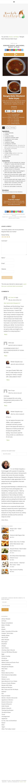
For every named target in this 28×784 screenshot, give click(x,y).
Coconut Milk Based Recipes (9, 652)
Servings (13, 127)
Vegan (3, 727)
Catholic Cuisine (13, 216)
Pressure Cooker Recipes (8, 683)
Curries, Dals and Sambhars (9, 720)
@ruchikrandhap (16, 204)
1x (3, 127)
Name (3, 257)
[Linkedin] (12, 50)
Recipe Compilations (7, 623)
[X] (8, 50)
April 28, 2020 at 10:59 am (15, 345)
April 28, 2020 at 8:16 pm (17, 364)
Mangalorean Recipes (19, 214)
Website (3, 269)
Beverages (4, 641)
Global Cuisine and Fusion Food (10, 662)
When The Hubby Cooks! (8, 729)
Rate (20, 111)
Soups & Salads (5, 695)
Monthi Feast (4, 660)
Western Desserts (6, 708)
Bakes (3, 627)
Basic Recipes (5, 639)
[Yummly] (20, 50)
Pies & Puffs (4, 637)
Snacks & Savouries (6, 702)
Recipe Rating (5, 235)
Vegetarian (4, 718)
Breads (3, 629)
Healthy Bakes (5, 635)
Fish (18, 216)
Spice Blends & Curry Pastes (9, 681)
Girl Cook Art (11, 297)
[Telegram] (22, 50)
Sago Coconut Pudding (16, 569)
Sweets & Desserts (6, 704)
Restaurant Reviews (6, 687)
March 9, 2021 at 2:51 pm (15, 393)
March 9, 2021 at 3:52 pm (17, 414)
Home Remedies (6, 664)
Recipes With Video (6, 685)
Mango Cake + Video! (15, 528)
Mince (3, 670)
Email (3, 263)
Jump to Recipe (10, 54)
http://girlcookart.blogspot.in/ (12, 303)
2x (6, 127)
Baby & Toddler (5, 625)
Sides (2, 724)
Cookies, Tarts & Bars (7, 633)
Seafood (14, 215)
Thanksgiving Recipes (7, 710)
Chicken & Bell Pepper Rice (17, 535)
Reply (5, 334)
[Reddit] (10, 50)
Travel (3, 714)
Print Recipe (20, 54)
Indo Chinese (5, 648)
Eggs (2, 654)
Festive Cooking (5, 656)
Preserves (4, 677)
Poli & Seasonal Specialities (8, 675)
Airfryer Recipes (5, 619)
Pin (14, 111)
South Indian (16, 218)
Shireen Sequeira (15, 123)
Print (8, 111)
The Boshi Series (6, 712)
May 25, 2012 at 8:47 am (14, 300)
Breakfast (4, 643)
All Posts (11, 214)
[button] (11, 106)
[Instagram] (18, 50)
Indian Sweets (5, 706)
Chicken (3, 646)
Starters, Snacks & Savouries (9, 697)
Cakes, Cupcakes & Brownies (9, 631)
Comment (4, 241)
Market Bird (23, 781)
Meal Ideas (4, 668)
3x (8, 127)
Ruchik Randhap (14, 14)
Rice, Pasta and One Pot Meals (9, 689)
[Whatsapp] (16, 50)
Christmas (4, 658)
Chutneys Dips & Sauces (8, 650)
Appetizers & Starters (7, 700)
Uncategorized (5, 716)
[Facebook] (6, 50)
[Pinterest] (14, 50)
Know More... (4, 520)
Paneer (3, 722)
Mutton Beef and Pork (7, 673)
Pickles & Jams (5, 679)
